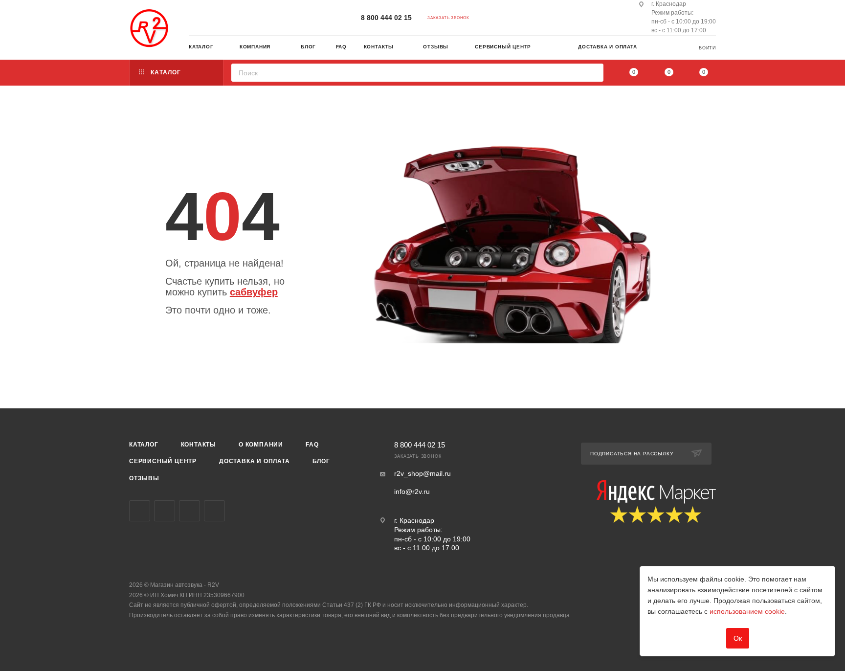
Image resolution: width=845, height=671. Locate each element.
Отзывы (144, 478)
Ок (738, 638)
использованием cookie (747, 611)
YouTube (189, 510)
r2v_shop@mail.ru (422, 473)
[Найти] (592, 73)
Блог (321, 461)
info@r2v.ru (412, 491)
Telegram (164, 510)
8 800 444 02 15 (386, 18)
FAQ (312, 444)
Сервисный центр (163, 461)
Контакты (198, 444)
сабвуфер (254, 292)
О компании (261, 444)
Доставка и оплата (254, 461)
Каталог (143, 444)
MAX (214, 510)
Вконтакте (139, 510)
